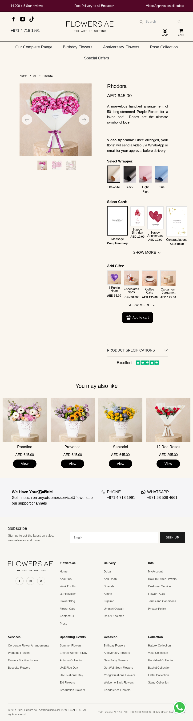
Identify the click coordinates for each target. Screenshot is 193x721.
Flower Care (68, 608)
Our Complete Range (33, 47)
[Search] (179, 21)
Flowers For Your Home (23, 660)
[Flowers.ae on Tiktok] (31, 21)
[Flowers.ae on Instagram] (22, 21)
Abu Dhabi (110, 579)
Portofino (24, 447)
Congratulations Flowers (119, 675)
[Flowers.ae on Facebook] (13, 21)
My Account (155, 571)
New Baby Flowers (116, 660)
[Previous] (27, 119)
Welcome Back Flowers (119, 682)
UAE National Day (71, 675)
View (24, 464)
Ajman (108, 594)
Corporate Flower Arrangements (28, 645)
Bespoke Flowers (19, 667)
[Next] (84, 119)
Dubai (108, 571)
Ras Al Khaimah (114, 616)
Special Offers (96, 58)
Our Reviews (68, 594)
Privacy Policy (157, 608)
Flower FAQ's (156, 594)
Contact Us (67, 616)
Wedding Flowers (19, 653)
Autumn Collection (71, 660)
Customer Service (159, 586)
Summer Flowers (70, 645)
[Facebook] (20, 581)
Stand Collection (158, 682)
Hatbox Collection (159, 645)
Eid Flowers (67, 682)
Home (23, 76)
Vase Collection (158, 653)
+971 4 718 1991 (25, 30)
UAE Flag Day (69, 667)
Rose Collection (164, 47)
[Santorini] (120, 420)
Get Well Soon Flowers (118, 667)
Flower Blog (67, 601)
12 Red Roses (168, 447)
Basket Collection (159, 667)
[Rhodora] (56, 119)
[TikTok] (41, 581)
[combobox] (160, 21)
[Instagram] (30, 581)
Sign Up (172, 537)
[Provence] (73, 420)
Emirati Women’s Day (73, 653)
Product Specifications (131, 350)
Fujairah (109, 601)
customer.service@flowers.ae (68, 498)
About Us (66, 579)
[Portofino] (25, 420)
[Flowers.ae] (89, 26)
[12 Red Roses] (168, 420)
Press (63, 623)
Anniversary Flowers (121, 47)
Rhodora (47, 76)
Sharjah (109, 586)
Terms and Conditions (162, 601)
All (34, 76)
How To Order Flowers (162, 579)
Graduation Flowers (72, 690)
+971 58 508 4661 (162, 498)
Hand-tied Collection (161, 660)
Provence (72, 447)
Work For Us (68, 586)
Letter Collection (158, 675)
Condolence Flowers (117, 690)
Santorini (120, 447)
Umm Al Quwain (114, 608)
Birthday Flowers (77, 47)
